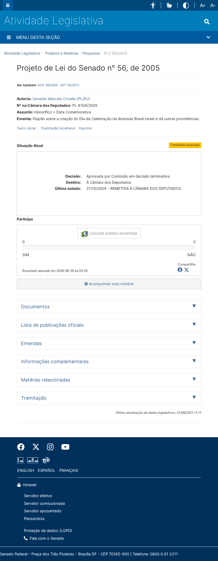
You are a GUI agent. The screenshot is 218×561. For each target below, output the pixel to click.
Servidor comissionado (44, 503)
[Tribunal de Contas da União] (45, 460)
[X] (186, 270)
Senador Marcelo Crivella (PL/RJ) (61, 98)
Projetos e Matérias (61, 53)
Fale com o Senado (46, 538)
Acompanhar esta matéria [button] (110, 283)
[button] (153, 5)
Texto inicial (27, 128)
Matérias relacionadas (45, 380)
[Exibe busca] (207, 21)
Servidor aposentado (42, 511)
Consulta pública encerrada (112, 233)
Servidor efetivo (38, 495)
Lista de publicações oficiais (52, 325)
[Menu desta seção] (8, 37)
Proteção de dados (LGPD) (48, 530)
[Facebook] (22, 447)
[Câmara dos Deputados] (21, 460)
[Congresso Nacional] (32, 460)
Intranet (29, 484)
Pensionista (34, 518)
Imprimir (85, 128)
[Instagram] (50, 447)
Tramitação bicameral (58, 128)
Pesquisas (91, 53)
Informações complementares (55, 361)
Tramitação (34, 398)
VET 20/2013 (69, 85)
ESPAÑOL (46, 470)
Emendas (31, 343)
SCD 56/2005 (48, 85)
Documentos (35, 306)
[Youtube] (63, 447)
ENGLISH (25, 470)
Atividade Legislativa (54, 20)
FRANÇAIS (68, 470)
